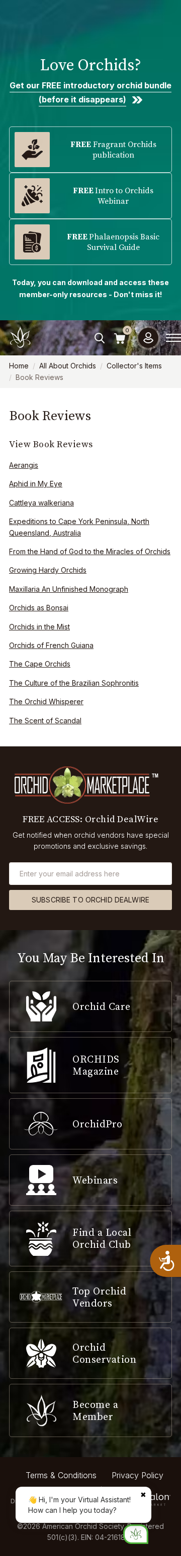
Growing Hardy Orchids (47, 570)
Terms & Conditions (61, 1475)
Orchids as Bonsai (38, 607)
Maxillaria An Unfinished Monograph (68, 589)
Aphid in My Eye (35, 483)
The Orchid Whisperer (46, 701)
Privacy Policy (137, 1475)
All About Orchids (67, 365)
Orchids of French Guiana (51, 645)
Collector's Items (134, 365)
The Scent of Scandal (45, 720)
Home (19, 365)
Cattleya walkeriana (41, 502)
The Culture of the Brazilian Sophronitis (74, 683)
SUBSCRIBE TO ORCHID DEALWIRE (90, 899)
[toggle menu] (173, 337)
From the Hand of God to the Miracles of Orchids (89, 551)
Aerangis (23, 465)
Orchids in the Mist (39, 626)
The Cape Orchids (39, 664)
